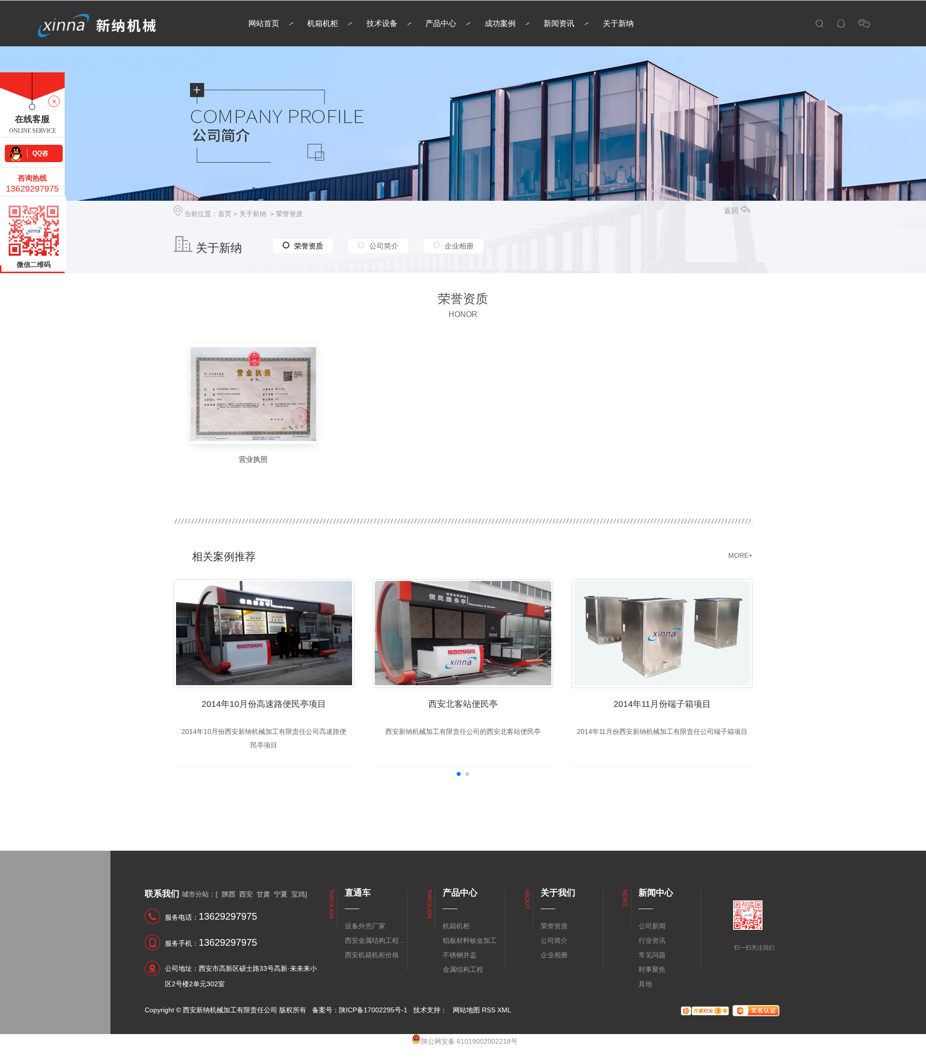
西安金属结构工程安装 (376, 940)
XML (504, 1010)
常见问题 (652, 955)
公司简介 (383, 246)
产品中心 (440, 23)
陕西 (228, 894)
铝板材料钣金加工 (470, 940)
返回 (731, 211)
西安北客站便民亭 (463, 704)
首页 (225, 214)
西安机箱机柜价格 (372, 955)
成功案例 (500, 23)
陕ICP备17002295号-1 (373, 1010)
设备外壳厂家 (365, 926)
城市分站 (195, 894)
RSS (488, 1010)
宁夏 (280, 894)
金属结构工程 (463, 969)
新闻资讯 (559, 23)
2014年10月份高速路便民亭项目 (264, 704)
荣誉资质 (289, 214)
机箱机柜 (322, 23)
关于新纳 (618, 23)
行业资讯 (652, 940)
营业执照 (253, 459)
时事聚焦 (652, 969)
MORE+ (740, 555)
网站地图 (466, 1010)
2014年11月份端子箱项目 (662, 704)
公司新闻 (652, 926)
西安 (246, 894)
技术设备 (382, 23)
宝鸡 (298, 894)
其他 (645, 984)
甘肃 (263, 894)
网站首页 (263, 23)
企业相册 (459, 246)
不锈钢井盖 (460, 955)
